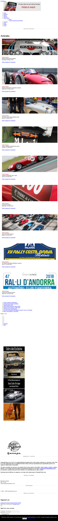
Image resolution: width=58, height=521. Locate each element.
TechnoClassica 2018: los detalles (10, 303)
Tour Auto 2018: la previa (8, 233)
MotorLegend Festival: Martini (9, 58)
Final (4, 325)
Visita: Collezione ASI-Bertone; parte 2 (10, 146)
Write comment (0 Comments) (8, 62)
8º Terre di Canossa (6, 204)
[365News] (3, 1)
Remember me (5, 514)
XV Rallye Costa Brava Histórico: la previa (11, 263)
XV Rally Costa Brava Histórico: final (10, 117)
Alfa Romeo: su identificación (10, 308)
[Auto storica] (14, 402)
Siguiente (5, 323)
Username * (3, 511)
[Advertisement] (30, 336)
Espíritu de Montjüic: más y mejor (9, 175)
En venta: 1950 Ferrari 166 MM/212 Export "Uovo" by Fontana (17, 310)
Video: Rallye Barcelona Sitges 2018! (11, 306)
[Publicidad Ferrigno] (14, 388)
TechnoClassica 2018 (8, 305)
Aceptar (24, 518)
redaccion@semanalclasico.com (48, 468)
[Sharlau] (14, 420)
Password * (3, 512)
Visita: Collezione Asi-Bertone (10, 302)
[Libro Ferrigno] (22, 10)
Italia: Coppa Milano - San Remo (10, 311)
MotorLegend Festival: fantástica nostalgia (11, 87)
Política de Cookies (31, 518)
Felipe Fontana (5, 57)
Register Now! (16, 504)
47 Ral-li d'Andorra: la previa (8, 292)
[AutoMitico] (14, 454)
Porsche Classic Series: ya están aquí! (11, 307)
